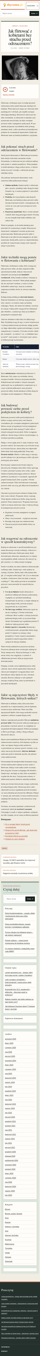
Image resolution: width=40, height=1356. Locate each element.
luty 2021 (8, 1143)
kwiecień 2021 (10, 1134)
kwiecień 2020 (10, 1186)
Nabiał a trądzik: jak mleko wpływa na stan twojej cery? (17, 1318)
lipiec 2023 (9, 1095)
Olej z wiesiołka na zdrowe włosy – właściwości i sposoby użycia (20, 1333)
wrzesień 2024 (10, 1061)
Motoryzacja (9, 1244)
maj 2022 (8, 1100)
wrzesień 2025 (10, 1039)
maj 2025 (8, 1052)
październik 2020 (11, 1160)
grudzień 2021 (10, 1121)
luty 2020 (8, 1195)
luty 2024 (8, 1087)
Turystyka (8, 1248)
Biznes (7, 1209)
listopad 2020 (10, 1156)
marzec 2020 (10, 1191)
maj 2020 (8, 1182)
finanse (8, 1222)
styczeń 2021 (10, 1147)
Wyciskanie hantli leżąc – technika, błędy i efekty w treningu (18, 1338)
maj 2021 (8, 1130)
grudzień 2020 (10, 1152)
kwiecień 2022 (10, 1104)
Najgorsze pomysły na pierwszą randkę (18, 872)
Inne (6, 1231)
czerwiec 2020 (10, 1178)
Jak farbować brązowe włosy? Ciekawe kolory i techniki (17, 1322)
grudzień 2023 (10, 1091)
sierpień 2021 (10, 1126)
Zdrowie (8, 1257)
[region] (20, 356)
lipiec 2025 (9, 1043)
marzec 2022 (10, 1108)
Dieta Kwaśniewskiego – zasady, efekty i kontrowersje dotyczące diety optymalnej (20, 916)
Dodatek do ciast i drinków (15, 839)
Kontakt (4, 1351)
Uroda (7, 1253)
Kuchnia (8, 1240)
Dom (7, 1218)
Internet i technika (11, 1235)
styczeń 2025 (10, 1056)
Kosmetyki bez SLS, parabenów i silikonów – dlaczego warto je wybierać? (17, 992)
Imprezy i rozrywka (20, 26)
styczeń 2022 (10, 1117)
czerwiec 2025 (10, 1048)
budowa (4, 848)
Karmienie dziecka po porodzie (16, 836)
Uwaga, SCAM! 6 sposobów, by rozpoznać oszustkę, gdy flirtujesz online (19, 860)
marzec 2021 (10, 1139)
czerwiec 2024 (10, 1069)
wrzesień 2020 (10, 1165)
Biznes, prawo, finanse (13, 1214)
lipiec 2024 (9, 1065)
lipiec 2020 (9, 1173)
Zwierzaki (8, 1261)
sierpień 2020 (10, 1169)
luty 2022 (8, 1113)
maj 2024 (8, 1074)
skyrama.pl (5, 1347)
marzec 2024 (10, 1082)
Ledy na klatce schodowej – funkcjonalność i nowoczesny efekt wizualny (18, 982)
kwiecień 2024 (10, 1078)
